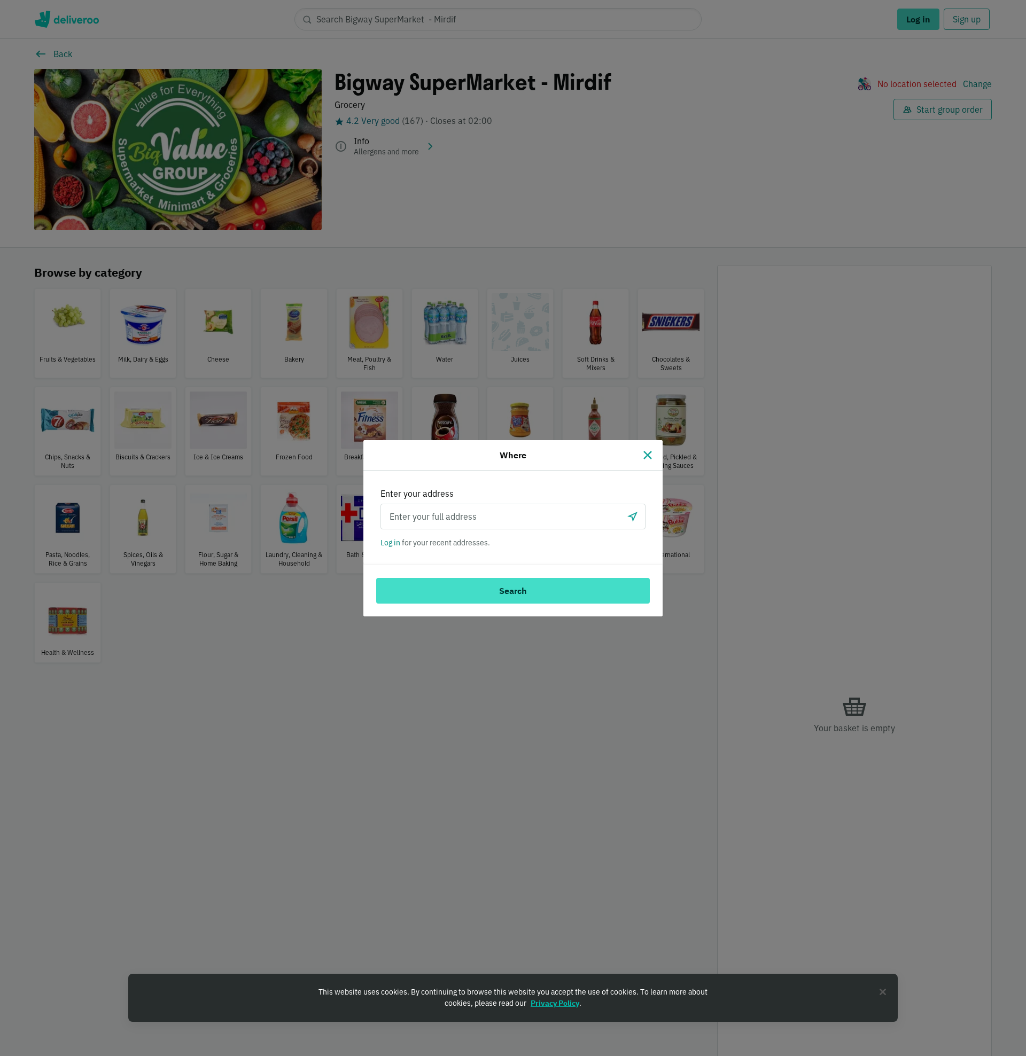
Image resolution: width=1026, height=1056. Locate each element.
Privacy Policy (555, 1003)
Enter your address (417, 493)
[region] (513, 998)
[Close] (647, 455)
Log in (390, 542)
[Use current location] (632, 516)
